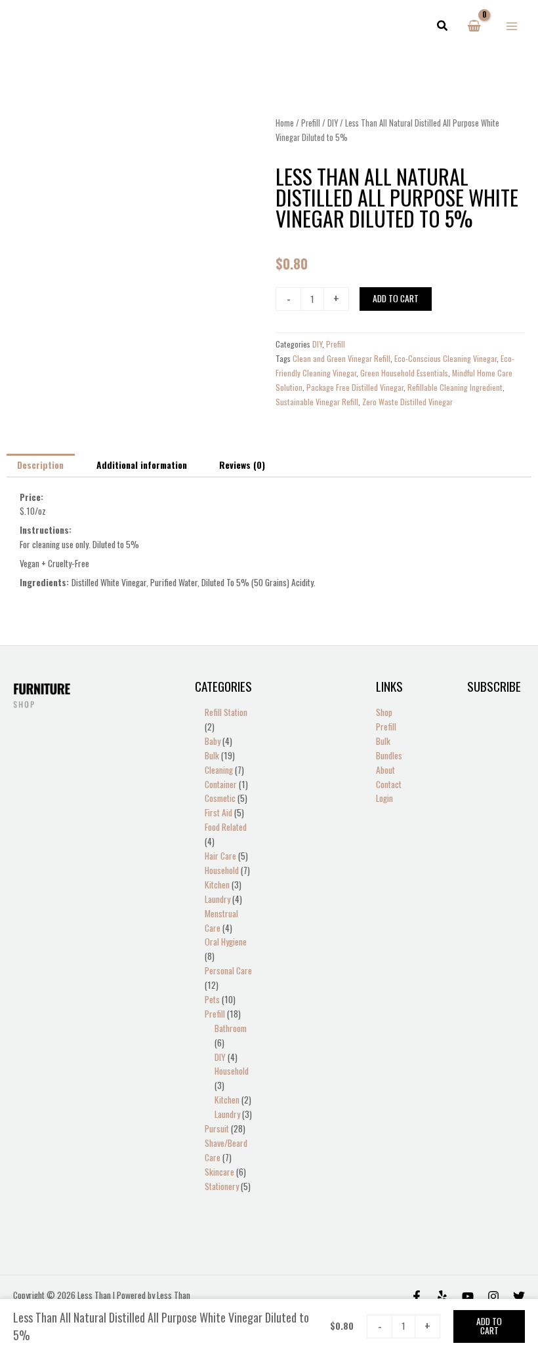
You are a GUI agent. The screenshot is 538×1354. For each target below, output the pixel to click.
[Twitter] (519, 1296)
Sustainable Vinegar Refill (317, 401)
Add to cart (396, 298)
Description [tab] (40, 464)
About (385, 769)
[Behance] (468, 1296)
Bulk (383, 740)
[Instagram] (493, 1296)
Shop (384, 712)
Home (285, 123)
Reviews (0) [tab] (242, 464)
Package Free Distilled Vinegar (355, 387)
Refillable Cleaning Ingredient (455, 387)
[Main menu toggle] (512, 26)
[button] (443, 26)
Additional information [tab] (141, 464)
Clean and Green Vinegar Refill (341, 358)
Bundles (389, 755)
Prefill (310, 123)
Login (384, 798)
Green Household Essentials (404, 373)
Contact (389, 784)
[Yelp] (442, 1296)
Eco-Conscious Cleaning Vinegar (445, 358)
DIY (332, 123)
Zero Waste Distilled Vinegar (407, 401)
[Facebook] (417, 1296)
